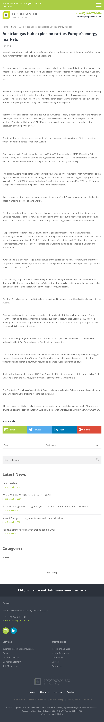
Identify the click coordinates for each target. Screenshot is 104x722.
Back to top (52, 572)
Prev (6, 445)
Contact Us (7, 6)
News (13, 26)
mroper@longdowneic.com (89, 16)
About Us (44, 692)
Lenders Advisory (11, 657)
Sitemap (88, 699)
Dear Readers (10, 483)
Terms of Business (61, 648)
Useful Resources (60, 653)
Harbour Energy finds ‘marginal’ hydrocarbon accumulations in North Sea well (45, 506)
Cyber (5, 653)
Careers (55, 661)
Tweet (38, 429)
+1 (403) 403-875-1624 (88, 13)
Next (98, 445)
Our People (57, 657)
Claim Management (12, 661)
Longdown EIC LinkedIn (14, 630)
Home (5, 26)
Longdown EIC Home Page (20, 15)
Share (87, 429)
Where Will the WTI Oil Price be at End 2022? (27, 495)
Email (12, 429)
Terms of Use (18, 699)
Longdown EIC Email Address (6, 630)
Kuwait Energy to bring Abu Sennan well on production (33, 518)
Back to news (52, 445)
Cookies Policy (56, 699)
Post (62, 429)
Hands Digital (57, 714)
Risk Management (11, 666)
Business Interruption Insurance (18, 648)
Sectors (58, 692)
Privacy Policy (73, 699)
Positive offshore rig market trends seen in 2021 (29, 529)
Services (71, 692)
